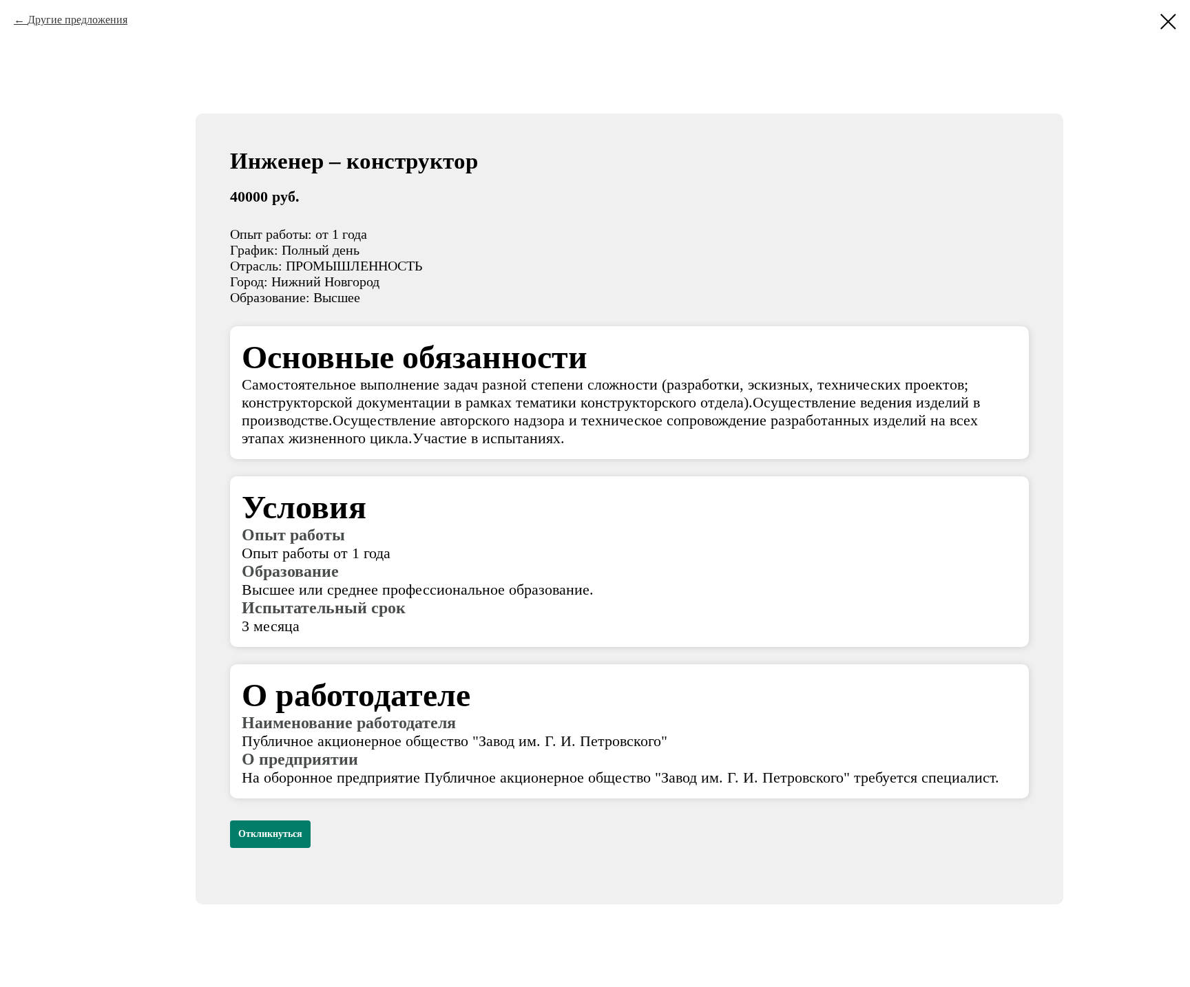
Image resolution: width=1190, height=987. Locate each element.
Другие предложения (77, 19)
